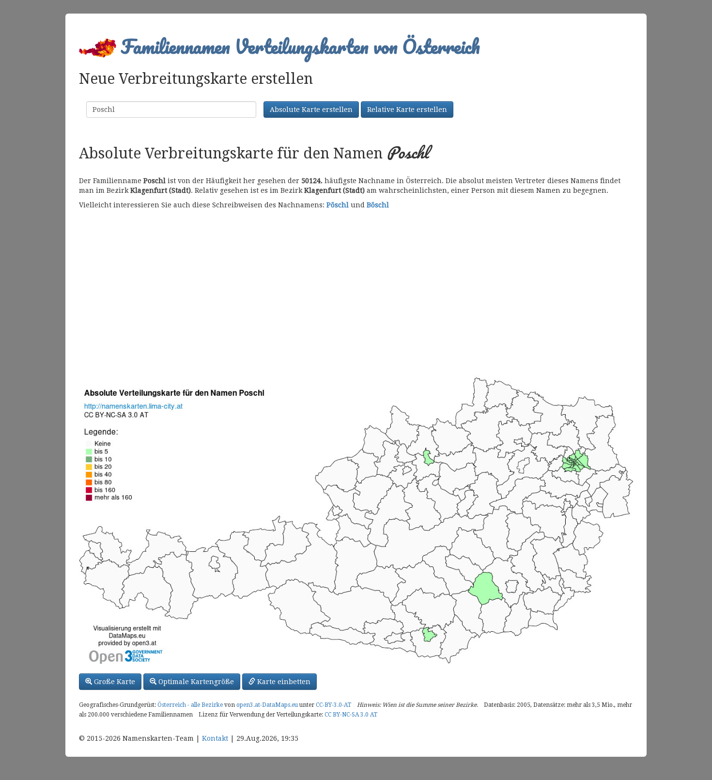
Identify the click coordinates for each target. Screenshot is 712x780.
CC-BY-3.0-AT (333, 705)
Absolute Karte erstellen (311, 109)
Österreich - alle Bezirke (190, 705)
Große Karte (113, 682)
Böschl (378, 205)
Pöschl (337, 205)
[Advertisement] (356, 292)
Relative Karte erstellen (407, 109)
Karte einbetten (282, 682)
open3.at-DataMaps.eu (267, 705)
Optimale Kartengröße (195, 682)
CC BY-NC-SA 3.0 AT (351, 714)
